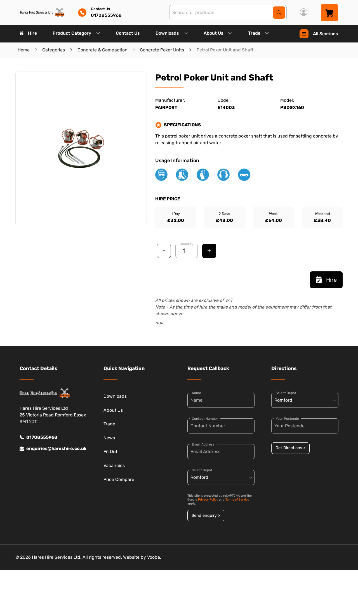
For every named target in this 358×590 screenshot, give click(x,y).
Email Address (203, 444)
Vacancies (114, 465)
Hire (32, 33)
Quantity (187, 244)
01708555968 (41, 437)
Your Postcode (287, 419)
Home (24, 50)
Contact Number (205, 419)
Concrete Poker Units (162, 50)
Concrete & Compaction (102, 50)
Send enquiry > (206, 515)
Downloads (167, 33)
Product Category (72, 33)
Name (196, 393)
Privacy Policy (208, 499)
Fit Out (110, 451)
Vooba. (154, 557)
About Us (213, 33)
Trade (254, 33)
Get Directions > (290, 448)
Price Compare (118, 479)
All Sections (325, 33)
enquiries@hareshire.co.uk (56, 448)
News (109, 437)
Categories (53, 50)
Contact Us (128, 33)
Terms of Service (237, 499)
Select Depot (202, 470)
